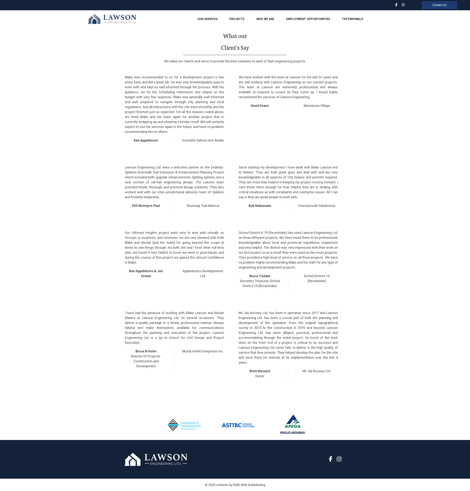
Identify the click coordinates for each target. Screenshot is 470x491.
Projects (237, 19)
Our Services (207, 19)
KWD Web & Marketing (249, 485)
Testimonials (352, 19)
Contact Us (439, 5)
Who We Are (265, 19)
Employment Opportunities (308, 19)
